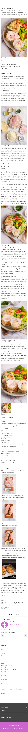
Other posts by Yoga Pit (15, 624)
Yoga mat (20, 689)
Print (3, 414)
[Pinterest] (14, 615)
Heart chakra (10, 687)
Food (17, 2)
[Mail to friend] (16, 615)
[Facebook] (11, 615)
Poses (2, 655)
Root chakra (18, 687)
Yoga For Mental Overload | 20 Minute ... (10, 669)
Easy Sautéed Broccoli (18, 355)
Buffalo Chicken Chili (18, 602)
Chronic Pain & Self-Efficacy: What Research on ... (12, 678)
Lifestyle (3, 653)
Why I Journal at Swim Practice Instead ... (10, 674)
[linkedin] (18, 615)
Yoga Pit (14, 10)
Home (11, 2)
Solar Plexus (12, 689)
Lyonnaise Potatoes (5, 355)
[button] (1, 421)
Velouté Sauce (4, 602)
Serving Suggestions (7, 71)
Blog (14, 2)
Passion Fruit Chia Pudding (8, 632)
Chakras (3, 687)
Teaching (3, 658)
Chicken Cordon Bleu (7, 73)
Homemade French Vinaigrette (10, 350)
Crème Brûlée (13, 357)
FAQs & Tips (5, 68)
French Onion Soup (5, 346)
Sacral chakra (4, 689)
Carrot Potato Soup (5, 607)
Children (3, 649)
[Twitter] (9, 615)
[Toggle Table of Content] (2, 61)
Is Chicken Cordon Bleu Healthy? (9, 64)
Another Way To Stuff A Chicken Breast (11, 66)
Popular (6, 662)
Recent (2, 662)
